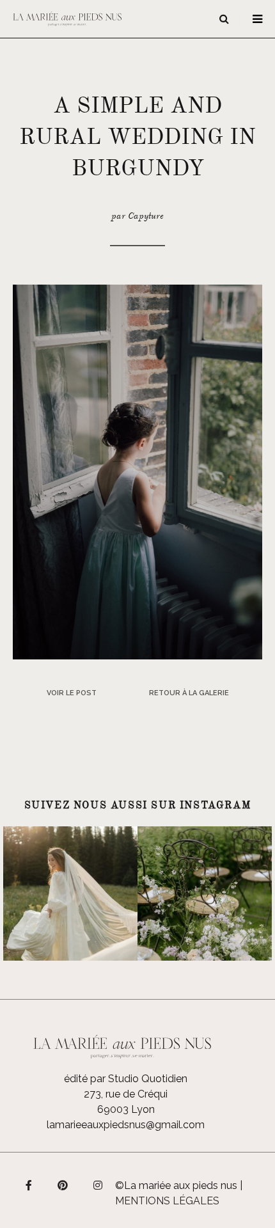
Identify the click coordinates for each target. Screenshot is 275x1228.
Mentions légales (167, 1201)
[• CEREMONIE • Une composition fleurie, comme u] (205, 893)
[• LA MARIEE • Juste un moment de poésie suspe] (70, 893)
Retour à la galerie (189, 693)
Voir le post (72, 693)
